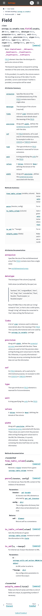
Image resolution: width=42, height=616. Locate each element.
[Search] (32, 3)
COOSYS (19, 142)
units (34, 157)
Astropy (11, 3)
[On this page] (38, 3)
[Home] (3, 9)
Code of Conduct (21, 613)
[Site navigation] (4, 3)
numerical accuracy (23, 127)
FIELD (7, 59)
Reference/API (9, 14)
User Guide (10, 9)
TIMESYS (27, 142)
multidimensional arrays (19, 268)
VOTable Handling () (18, 11)
